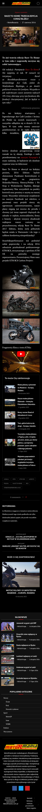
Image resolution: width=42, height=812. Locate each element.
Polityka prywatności (29, 804)
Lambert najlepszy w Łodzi (26, 656)
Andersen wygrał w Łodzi (26, 667)
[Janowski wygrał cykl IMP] (7, 626)
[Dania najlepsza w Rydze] (7, 648)
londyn (31, 479)
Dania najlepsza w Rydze (25, 645)
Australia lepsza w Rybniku (26, 678)
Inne (7, 720)
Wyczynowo (8, 731)
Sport (5, 713)
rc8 (27, 483)
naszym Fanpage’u (29, 157)
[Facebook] (14, 788)
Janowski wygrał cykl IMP (26, 623)
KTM (14, 479)
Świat (8, 702)
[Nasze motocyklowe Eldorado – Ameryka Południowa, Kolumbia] (10, 402)
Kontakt (29, 798)
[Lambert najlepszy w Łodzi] (7, 659)
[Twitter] (21, 788)
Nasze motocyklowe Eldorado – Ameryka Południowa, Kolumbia (26, 401)
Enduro (6, 728)
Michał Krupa (21, 626)
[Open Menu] (3, 3)
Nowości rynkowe (12, 709)
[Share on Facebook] (29, 497)
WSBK (8, 724)
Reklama (30, 801)
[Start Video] (21, 361)
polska (6, 483)
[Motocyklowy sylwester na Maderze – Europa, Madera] (10, 388)
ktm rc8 (22, 479)
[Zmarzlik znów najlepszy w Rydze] (7, 637)
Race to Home (17, 483)
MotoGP (9, 716)
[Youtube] (27, 788)
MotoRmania (12, 22)
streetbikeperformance (12, 487)
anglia (6, 479)
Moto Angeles (31, 808)
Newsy (6, 698)
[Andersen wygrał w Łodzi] (7, 670)
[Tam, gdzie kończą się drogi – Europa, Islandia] (10, 425)
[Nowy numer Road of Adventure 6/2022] (10, 415)
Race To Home (32, 69)
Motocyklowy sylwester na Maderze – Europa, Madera (27, 387)
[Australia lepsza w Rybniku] (7, 681)
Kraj (7, 705)
